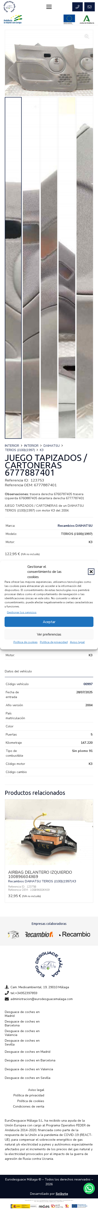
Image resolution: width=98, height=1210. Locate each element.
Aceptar (49, 621)
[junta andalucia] (87, 19)
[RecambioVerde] (74, 934)
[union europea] (69, 19)
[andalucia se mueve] (13, 19)
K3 (42, 450)
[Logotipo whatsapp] (89, 1188)
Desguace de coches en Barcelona (22, 1023)
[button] (91, 571)
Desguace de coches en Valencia (22, 1033)
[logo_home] (39, 934)
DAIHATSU (52, 446)
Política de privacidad (54, 642)
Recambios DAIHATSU (75, 526)
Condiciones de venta (28, 1106)
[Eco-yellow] (13, 934)
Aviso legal (77, 642)
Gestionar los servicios (21, 612)
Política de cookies (25, 642)
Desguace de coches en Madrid (22, 1014)
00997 (88, 684)
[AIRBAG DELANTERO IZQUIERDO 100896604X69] (49, 864)
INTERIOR (12, 446)
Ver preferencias (49, 634)
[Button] (77, 6)
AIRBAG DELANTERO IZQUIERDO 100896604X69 (40, 874)
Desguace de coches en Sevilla (22, 1042)
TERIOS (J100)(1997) (20, 450)
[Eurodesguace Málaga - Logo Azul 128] (9, 6)
